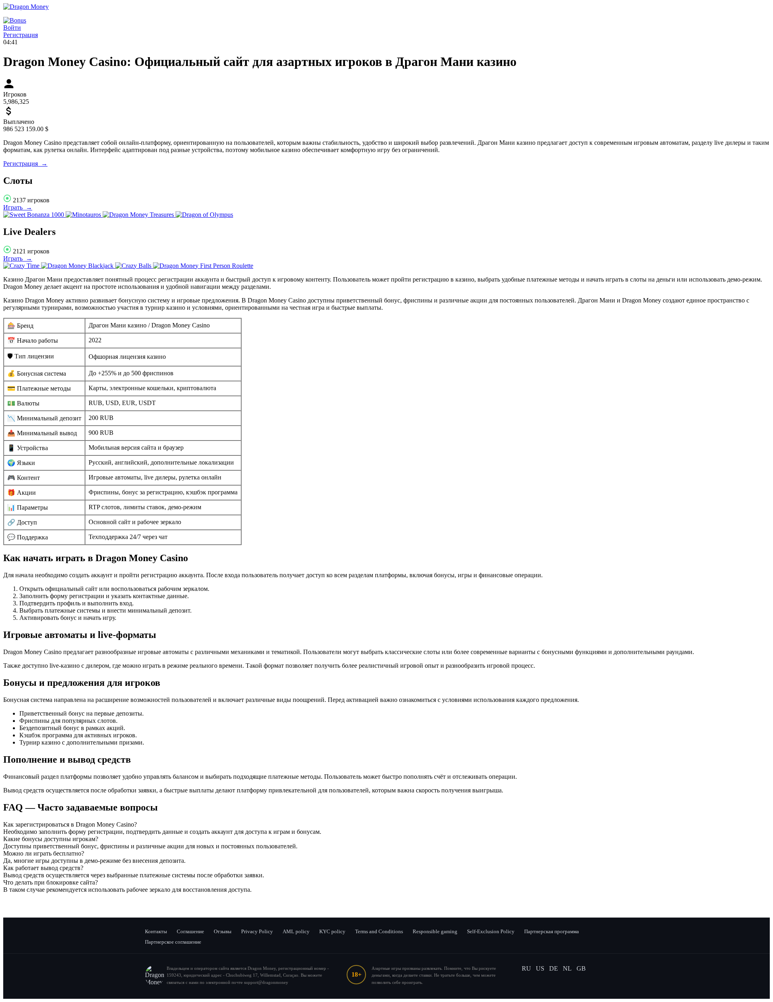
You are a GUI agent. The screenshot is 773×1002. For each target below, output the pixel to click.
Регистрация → (25, 163)
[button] (386, 824)
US (540, 968)
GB (581, 968)
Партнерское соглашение (173, 942)
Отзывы (222, 931)
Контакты (156, 931)
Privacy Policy (257, 931)
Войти (12, 27)
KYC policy (332, 931)
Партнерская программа (551, 931)
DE (553, 968)
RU (526, 968)
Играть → (17, 207)
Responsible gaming (435, 931)
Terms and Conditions (379, 931)
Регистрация (20, 34)
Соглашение (190, 931)
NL (567, 968)
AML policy (296, 931)
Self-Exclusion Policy (491, 931)
